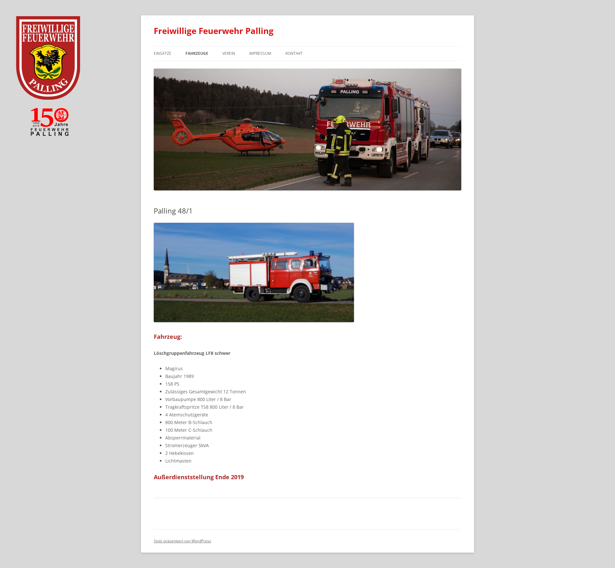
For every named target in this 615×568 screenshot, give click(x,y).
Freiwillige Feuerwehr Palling (214, 31)
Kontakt (294, 53)
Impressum (260, 53)
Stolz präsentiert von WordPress (182, 541)
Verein (228, 53)
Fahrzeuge (196, 53)
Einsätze (162, 53)
